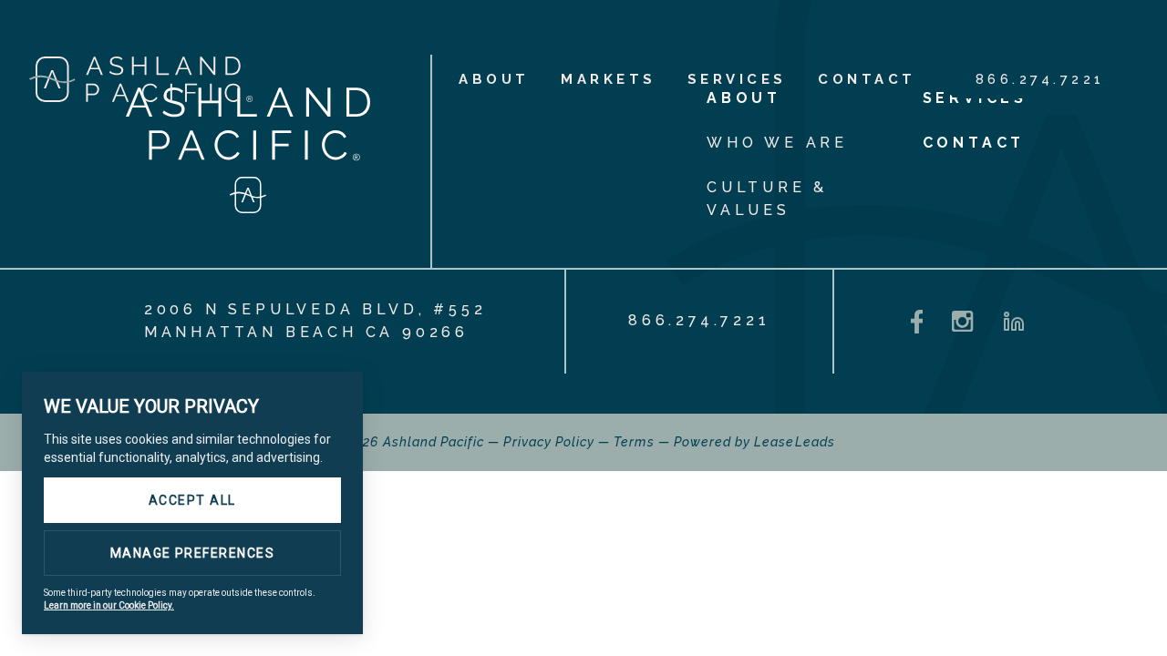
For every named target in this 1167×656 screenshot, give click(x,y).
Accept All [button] (192, 500)
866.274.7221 (1040, 79)
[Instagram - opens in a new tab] (962, 321)
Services (737, 79)
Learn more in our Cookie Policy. (109, 605)
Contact (867, 79)
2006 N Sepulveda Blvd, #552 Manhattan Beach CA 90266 (315, 321)
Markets (608, 79)
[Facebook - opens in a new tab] (917, 322)
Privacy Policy (548, 442)
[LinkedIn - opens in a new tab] (1014, 322)
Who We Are (777, 142)
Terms (634, 442)
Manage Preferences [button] (192, 553)
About (494, 79)
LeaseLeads (794, 442)
